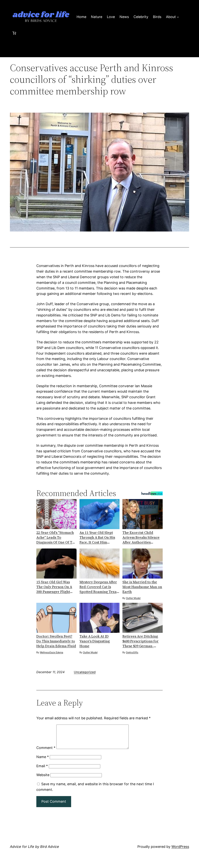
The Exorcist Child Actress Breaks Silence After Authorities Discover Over (141, 537)
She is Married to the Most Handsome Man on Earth (142, 587)
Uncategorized (85, 672)
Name (42, 757)
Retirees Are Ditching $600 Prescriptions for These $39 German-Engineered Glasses (140, 641)
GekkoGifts (132, 652)
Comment (45, 748)
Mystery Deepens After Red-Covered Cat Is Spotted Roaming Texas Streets (98, 587)
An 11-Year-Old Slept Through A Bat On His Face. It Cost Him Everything (97, 537)
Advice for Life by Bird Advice (34, 847)
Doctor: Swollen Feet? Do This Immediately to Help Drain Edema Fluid (56, 641)
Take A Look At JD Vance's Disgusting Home (94, 641)
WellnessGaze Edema (51, 652)
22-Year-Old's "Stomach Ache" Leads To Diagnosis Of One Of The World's (56, 537)
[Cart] (14, 33)
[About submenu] (178, 17)
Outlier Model (133, 598)
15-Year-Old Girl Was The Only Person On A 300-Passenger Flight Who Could (54, 587)
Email (42, 766)
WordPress (180, 847)
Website (42, 775)
